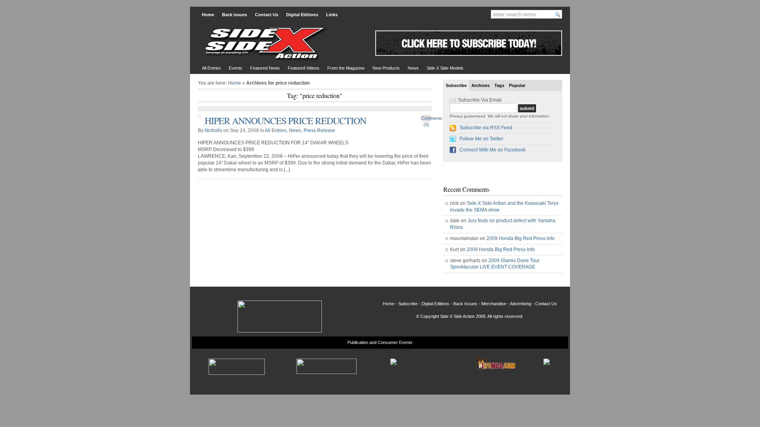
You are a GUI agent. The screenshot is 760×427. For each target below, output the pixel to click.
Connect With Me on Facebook (493, 150)
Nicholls (213, 130)
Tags (499, 85)
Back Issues (465, 303)
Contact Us (266, 14)
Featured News (265, 68)
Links (332, 14)
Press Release (319, 130)
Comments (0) (426, 119)
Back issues (234, 14)
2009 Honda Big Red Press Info (520, 238)
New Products (386, 68)
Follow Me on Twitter (482, 139)
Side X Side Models (445, 68)
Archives (480, 85)
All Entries (211, 68)
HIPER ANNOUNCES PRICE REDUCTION (285, 120)
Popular (517, 85)
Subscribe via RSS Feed (486, 127)
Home (208, 14)
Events (235, 68)
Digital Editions (302, 14)
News (413, 68)
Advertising (520, 303)
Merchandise (493, 303)
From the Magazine (346, 68)
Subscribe (456, 85)
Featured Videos (303, 68)
